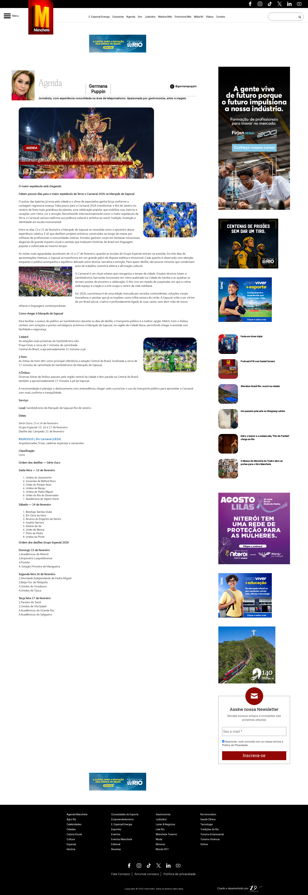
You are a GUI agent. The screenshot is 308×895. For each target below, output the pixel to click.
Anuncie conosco (147, 874)
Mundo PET (162, 849)
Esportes (116, 829)
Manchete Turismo (166, 834)
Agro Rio (71, 819)
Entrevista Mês (183, 16)
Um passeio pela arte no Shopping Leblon (263, 411)
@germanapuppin (186, 86)
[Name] (299, 16)
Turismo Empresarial (212, 834)
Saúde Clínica (207, 819)
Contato (220, 16)
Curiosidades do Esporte (124, 814)
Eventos (115, 834)
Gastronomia (163, 814)
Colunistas (118, 16)
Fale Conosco (120, 874)
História (71, 849)
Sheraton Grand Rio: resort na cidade (260, 386)
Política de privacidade (179, 874)
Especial (71, 844)
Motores (160, 844)
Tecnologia (206, 824)
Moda (159, 839)
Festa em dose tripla (251, 336)
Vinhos (204, 844)
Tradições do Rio (209, 829)
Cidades (71, 829)
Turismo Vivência (210, 839)
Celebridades (74, 824)
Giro (140, 16)
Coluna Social (74, 834)
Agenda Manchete (77, 814)
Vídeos (210, 16)
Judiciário (150, 16)
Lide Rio (160, 829)
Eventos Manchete (121, 839)
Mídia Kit (198, 16)
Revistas (116, 849)
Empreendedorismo (122, 819)
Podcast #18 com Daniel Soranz (258, 361)
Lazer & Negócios (165, 824)
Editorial (115, 844)
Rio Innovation (208, 814)
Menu (15, 15)
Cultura (71, 839)
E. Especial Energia (99, 16)
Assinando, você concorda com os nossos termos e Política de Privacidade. (252, 743)
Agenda (130, 16)
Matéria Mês (165, 16)
